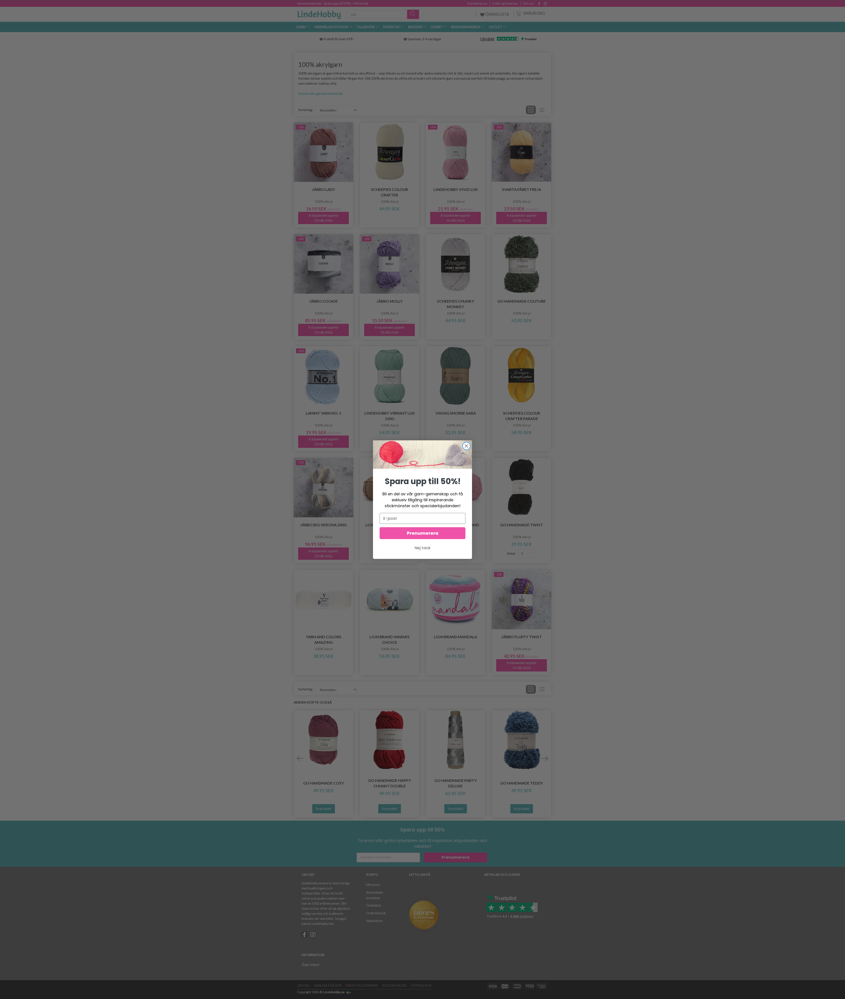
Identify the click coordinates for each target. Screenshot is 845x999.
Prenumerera (422, 533)
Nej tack (423, 548)
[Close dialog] (466, 446)
